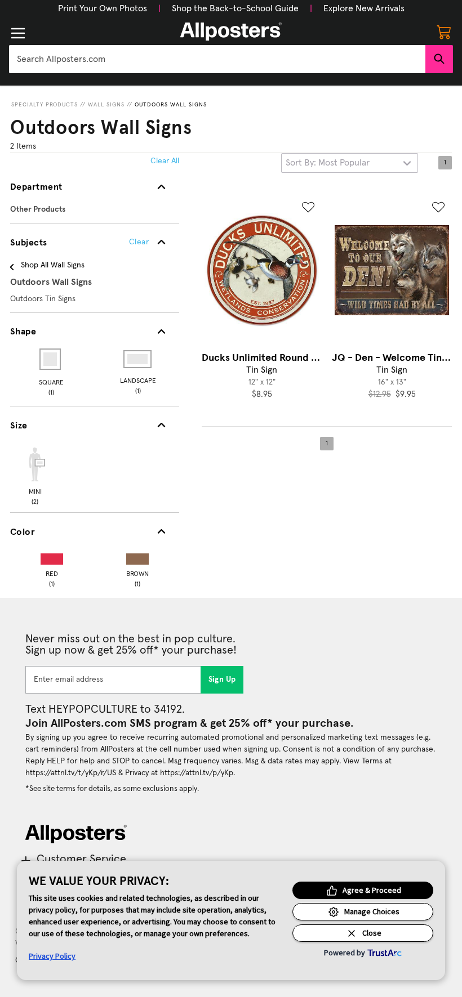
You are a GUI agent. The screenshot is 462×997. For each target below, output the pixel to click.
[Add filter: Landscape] (138, 359)
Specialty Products (44, 105)
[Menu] (18, 33)
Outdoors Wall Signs (171, 105)
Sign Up (222, 679)
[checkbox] (35, 474)
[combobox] (217, 59)
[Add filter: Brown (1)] (137, 556)
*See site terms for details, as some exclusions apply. (112, 789)
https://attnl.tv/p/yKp (196, 773)
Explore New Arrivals (364, 8)
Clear (139, 242)
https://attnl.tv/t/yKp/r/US (70, 773)
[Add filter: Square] (51, 359)
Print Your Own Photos (102, 8)
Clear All (164, 161)
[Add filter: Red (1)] (52, 556)
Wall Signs (106, 105)
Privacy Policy (52, 956)
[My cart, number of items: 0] (444, 32)
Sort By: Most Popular (328, 162)
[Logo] (231, 31)
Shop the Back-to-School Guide (235, 8)
